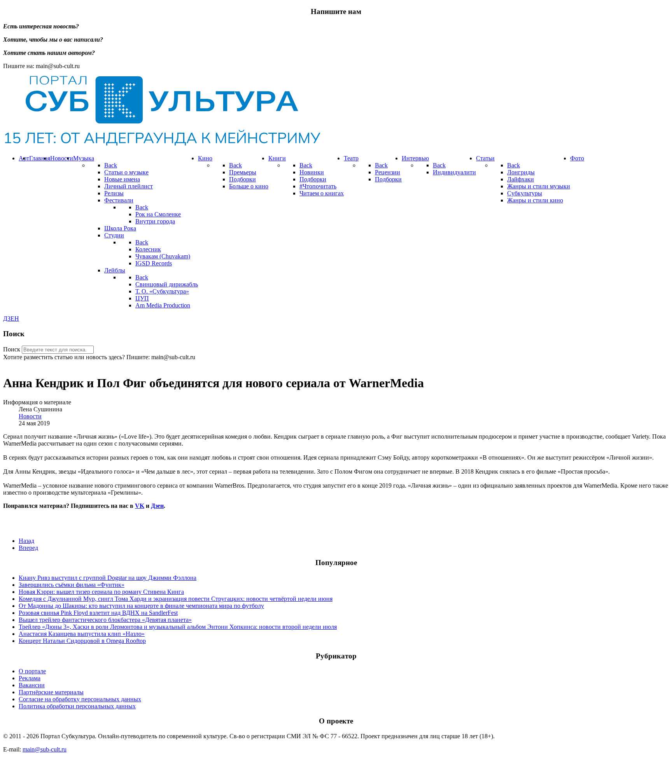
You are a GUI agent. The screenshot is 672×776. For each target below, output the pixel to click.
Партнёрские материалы (51, 692)
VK (139, 505)
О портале (32, 671)
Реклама (29, 678)
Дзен (157, 505)
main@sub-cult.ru (44, 749)
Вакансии (32, 685)
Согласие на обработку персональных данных (80, 699)
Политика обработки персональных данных (77, 706)
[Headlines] (161, 145)
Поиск (11, 349)
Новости (30, 416)
